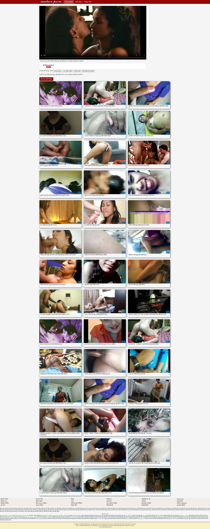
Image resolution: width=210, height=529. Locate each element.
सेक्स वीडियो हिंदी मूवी (98, 517)
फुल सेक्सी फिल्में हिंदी (120, 508)
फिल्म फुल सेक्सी (22, 508)
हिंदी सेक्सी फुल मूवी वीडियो (88, 71)
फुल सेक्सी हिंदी (167, 508)
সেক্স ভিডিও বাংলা (19, 515)
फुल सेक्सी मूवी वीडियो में (130, 508)
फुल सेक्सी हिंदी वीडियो (191, 508)
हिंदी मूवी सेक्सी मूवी (196, 517)
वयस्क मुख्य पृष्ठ (69, 2)
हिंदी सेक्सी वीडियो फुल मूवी (119, 515)
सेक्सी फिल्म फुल (84, 509)
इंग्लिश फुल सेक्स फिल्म (4, 508)
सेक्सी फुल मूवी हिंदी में (43, 511)
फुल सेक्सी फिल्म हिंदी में (111, 508)
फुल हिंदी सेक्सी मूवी (17, 509)
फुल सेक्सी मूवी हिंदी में (139, 508)
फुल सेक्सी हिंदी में (182, 508)
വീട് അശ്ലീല (105, 515)
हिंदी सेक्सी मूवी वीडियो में (72, 518)
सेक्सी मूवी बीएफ (113, 518)
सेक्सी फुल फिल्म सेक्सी (25, 511)
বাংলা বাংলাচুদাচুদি (12, 515)
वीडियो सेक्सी (22, 517)
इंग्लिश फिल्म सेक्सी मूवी (137, 515)
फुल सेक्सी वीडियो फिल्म (149, 508)
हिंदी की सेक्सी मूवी (85, 515)
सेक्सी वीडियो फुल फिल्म (179, 517)
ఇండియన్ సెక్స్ (187, 518)
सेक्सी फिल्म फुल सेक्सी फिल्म (151, 509)
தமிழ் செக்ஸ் (55, 515)
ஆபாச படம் (142, 518)
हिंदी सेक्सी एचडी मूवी (151, 515)
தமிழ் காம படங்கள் (184, 515)
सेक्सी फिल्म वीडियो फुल (162, 509)
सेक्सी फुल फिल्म (16, 511)
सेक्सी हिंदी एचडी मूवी (107, 517)
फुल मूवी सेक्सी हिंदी (78, 508)
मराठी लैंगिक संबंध (194, 518)
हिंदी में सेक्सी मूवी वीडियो (153, 517)
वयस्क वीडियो (78, 2)
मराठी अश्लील (44, 517)
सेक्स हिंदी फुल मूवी (45, 509)
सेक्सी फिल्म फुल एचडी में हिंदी (117, 509)
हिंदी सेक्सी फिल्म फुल (51, 1)
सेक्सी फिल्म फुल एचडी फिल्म (94, 509)
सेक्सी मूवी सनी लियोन (93, 515)
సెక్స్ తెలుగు (161, 517)
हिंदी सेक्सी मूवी (158, 518)
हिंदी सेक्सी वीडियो (90, 517)
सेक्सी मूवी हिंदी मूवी (193, 515)
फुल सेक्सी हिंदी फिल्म (174, 508)
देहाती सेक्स (16, 517)
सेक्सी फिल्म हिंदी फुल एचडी (181, 509)
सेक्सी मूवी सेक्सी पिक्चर (5, 518)
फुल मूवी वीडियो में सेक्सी (60, 508)
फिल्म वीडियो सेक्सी (201, 515)
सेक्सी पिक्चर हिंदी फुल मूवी (75, 509)
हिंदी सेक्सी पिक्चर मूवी (165, 518)
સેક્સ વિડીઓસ (174, 518)
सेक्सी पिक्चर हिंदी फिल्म (134, 518)
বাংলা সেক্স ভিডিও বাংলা (4, 515)
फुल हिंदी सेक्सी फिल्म (9, 509)
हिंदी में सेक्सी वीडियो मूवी (169, 517)
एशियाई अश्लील (57, 71)
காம (128, 518)
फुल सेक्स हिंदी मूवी (102, 508)
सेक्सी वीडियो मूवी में (134, 517)
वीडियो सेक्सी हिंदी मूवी (116, 517)
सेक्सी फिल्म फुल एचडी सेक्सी (129, 509)
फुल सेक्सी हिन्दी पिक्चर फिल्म (202, 508)
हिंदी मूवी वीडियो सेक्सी (6, 520)
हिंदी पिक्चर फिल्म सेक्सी (150, 518)
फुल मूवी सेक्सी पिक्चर (69, 508)
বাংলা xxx (144, 515)
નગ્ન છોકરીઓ (100, 518)
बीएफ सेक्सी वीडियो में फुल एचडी (28, 509)
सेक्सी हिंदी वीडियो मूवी (81, 517)
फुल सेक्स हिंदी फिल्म (93, 508)
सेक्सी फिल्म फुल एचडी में (105, 509)
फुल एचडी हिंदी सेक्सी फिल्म (49, 508)
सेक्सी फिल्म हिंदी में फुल (192, 509)
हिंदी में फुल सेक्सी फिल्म (48, 518)
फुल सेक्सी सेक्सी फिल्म (158, 508)
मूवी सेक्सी (61, 517)
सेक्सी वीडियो (181, 518)
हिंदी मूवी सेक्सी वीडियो (143, 517)
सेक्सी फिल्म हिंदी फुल (171, 509)
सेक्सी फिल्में (200, 518)
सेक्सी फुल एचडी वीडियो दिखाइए (6, 511)
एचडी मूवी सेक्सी (55, 517)
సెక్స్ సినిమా (107, 518)
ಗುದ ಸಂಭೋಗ (39, 518)
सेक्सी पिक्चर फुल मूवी (53, 509)
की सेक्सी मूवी (65, 518)
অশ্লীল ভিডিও (74, 517)
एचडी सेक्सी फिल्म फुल (14, 508)
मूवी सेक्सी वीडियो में (67, 517)
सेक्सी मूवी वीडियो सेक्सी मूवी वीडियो (28, 518)
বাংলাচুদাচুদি (49, 517)
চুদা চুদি (99, 515)
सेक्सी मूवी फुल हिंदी (204, 517)
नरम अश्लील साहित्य (67, 71)
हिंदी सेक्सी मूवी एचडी (175, 515)
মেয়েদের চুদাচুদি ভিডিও (76, 515)
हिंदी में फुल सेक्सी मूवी (125, 517)
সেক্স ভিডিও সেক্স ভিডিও (63, 515)
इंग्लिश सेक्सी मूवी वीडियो (165, 515)
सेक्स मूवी (70, 515)
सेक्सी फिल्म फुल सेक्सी (140, 509)
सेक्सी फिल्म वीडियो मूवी (122, 518)
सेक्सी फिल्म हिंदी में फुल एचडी (203, 509)
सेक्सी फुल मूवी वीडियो (34, 511)
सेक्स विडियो (111, 515)
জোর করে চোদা (26, 515)
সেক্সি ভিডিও (157, 515)
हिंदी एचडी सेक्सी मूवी (57, 518)
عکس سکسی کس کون (30, 517)
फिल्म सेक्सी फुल (29, 508)
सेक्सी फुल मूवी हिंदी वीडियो (53, 511)
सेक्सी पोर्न (39, 517)
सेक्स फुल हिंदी (38, 509)
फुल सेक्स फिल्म (86, 508)
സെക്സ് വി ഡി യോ (46, 515)
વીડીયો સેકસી (10, 517)
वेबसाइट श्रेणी (87, 2)
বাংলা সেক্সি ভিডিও (129, 515)
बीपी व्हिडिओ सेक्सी (93, 518)
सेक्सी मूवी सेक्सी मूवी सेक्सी (83, 518)
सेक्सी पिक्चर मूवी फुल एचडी (64, 509)
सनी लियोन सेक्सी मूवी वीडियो (35, 515)
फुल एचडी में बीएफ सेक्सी (38, 508)
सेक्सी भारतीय (77, 71)
